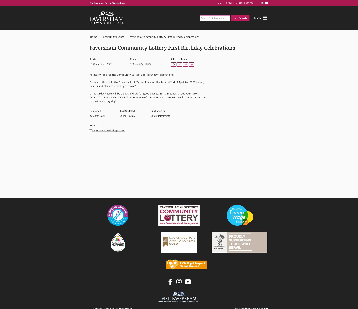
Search (242, 18)
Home (219, 3)
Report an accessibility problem (108, 130)
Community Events (160, 115)
